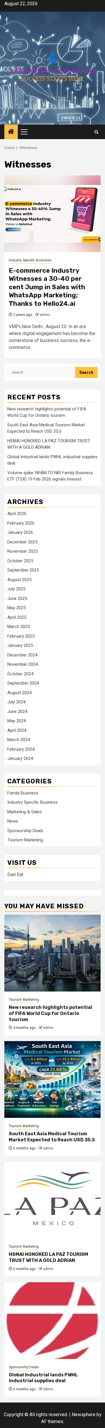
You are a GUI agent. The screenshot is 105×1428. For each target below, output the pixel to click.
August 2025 (19, 579)
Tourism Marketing (25, 840)
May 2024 (16, 720)
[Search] (96, 132)
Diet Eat (15, 874)
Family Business (22, 793)
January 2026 (20, 532)
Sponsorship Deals (25, 830)
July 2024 (16, 702)
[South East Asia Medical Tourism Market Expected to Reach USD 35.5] (52, 1079)
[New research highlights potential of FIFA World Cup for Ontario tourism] (52, 953)
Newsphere (83, 1414)
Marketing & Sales (24, 811)
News (12, 821)
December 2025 (22, 542)
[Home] (11, 132)
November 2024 (22, 664)
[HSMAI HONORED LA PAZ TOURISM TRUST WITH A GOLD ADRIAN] (52, 1200)
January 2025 (20, 645)
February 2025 (20, 636)
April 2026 (16, 513)
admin (45, 315)
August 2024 (19, 692)
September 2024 (23, 683)
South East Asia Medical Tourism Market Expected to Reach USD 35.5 (52, 1137)
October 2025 (20, 560)
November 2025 (22, 551)
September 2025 (23, 570)
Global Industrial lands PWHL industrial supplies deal (43, 1378)
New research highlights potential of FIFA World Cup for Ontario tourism (50, 1013)
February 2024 (20, 749)
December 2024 (22, 655)
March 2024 (18, 739)
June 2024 (17, 711)
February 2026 (20, 523)
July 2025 (16, 589)
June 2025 (17, 598)
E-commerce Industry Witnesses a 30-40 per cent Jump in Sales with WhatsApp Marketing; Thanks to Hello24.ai (47, 287)
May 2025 (16, 607)
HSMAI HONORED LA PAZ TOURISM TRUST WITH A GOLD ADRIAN (48, 1257)
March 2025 (18, 626)
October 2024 (20, 673)
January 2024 (20, 758)
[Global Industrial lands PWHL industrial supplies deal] (52, 1320)
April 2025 (16, 617)
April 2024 (16, 730)
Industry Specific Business (30, 260)
